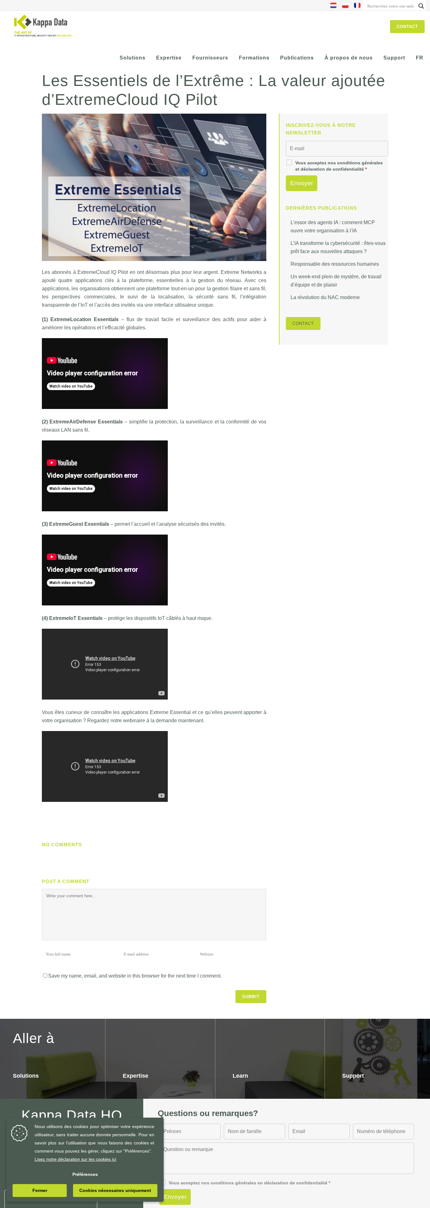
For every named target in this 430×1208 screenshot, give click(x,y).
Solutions (26, 1076)
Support (353, 1076)
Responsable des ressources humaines (335, 264)
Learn (240, 1076)
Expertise (135, 1076)
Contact (407, 26)
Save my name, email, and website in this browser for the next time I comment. (135, 975)
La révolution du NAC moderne (325, 297)
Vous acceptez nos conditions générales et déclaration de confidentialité (339, 166)
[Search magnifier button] (421, 6)
